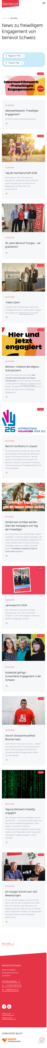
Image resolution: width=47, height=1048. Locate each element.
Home (4, 18)
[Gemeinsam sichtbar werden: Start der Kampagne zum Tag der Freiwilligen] (22, 522)
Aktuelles (14, 18)
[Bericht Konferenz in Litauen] (22, 441)
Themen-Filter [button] (14, 63)
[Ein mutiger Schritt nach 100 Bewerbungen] (22, 886)
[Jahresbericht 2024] (22, 598)
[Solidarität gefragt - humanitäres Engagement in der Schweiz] (22, 662)
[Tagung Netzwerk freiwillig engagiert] (22, 806)
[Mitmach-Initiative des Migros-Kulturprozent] (22, 363)
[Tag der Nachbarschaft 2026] (22, 165)
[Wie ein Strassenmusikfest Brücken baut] (22, 729)
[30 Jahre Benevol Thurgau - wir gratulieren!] (22, 228)
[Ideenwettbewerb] (22, 99)
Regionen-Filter (14, 56)
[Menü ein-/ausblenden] (44, 3)
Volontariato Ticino (32, 308)
